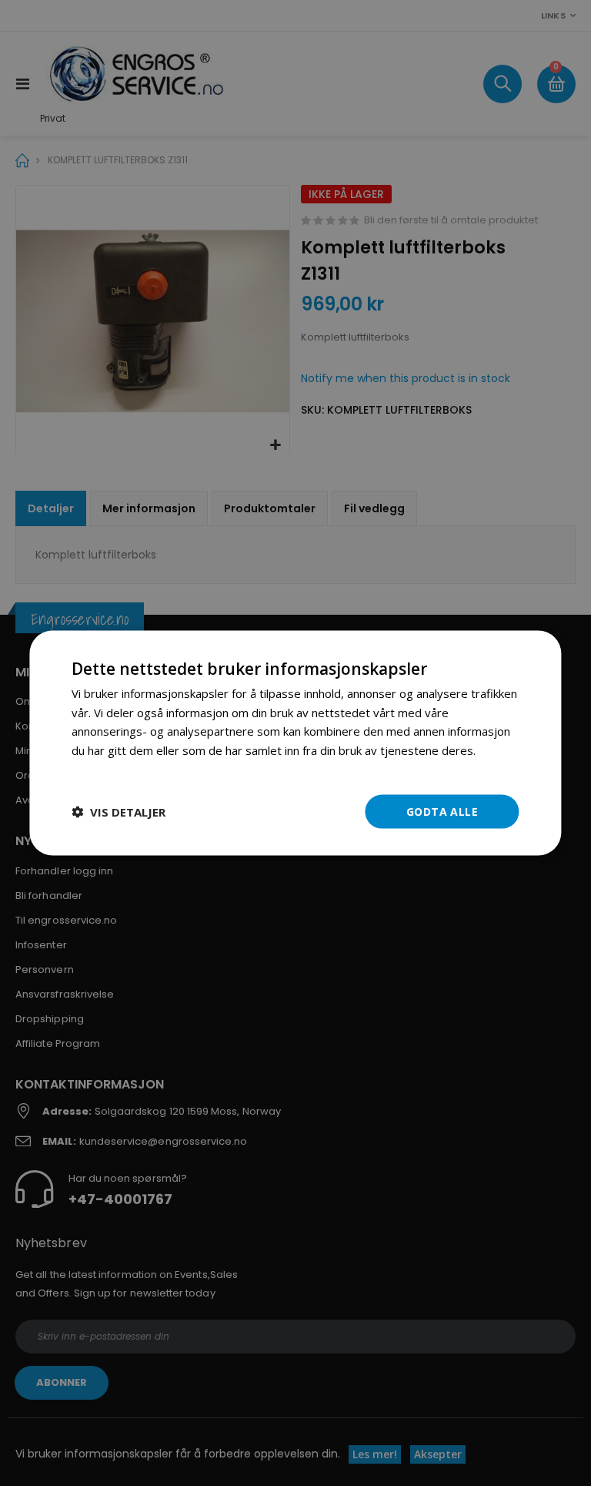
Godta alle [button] (442, 810)
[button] (118, 811)
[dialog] (295, 743)
